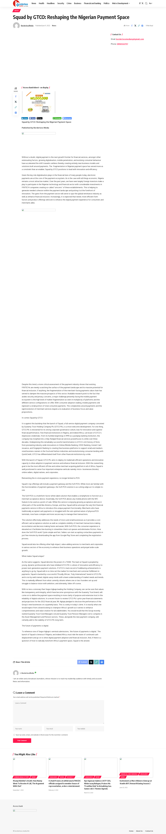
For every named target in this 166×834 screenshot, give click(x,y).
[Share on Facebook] (131, 25)
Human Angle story (21, 777)
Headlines (53, 777)
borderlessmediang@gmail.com (130, 39)
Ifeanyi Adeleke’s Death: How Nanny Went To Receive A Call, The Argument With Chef (28, 783)
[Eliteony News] (20, 3)
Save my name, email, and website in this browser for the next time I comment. (42, 735)
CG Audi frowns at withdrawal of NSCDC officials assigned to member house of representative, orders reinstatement (65, 783)
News (17, 10)
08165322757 (122, 44)
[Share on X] (135, 25)
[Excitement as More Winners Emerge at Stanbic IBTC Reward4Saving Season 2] (136, 768)
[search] (146, 3)
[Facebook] (140, 3)
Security (70, 777)
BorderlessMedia (27, 26)
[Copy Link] (138, 25)
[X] (142, 3)
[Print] (142, 25)
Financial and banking (129, 774)
